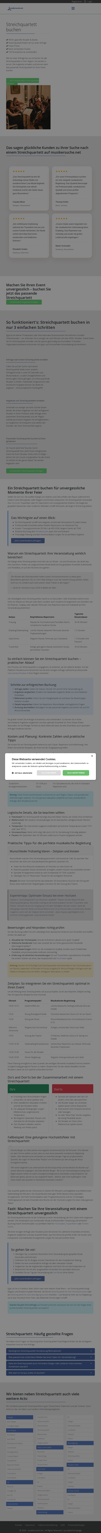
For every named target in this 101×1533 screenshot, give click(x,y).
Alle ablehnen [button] (49, 773)
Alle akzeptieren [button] (75, 773)
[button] (22, 773)
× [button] (92, 756)
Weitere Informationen (77, 766)
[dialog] (50, 766)
